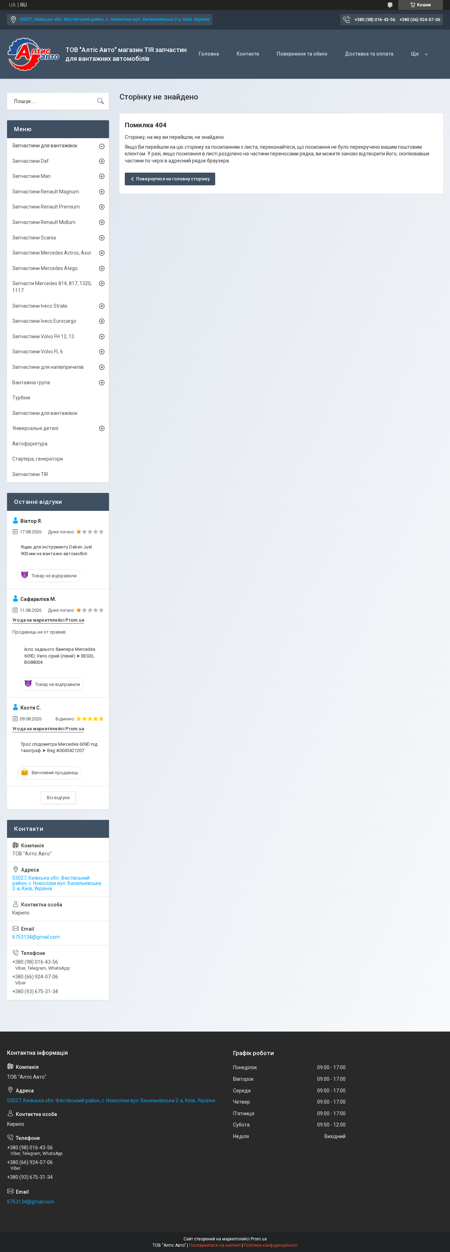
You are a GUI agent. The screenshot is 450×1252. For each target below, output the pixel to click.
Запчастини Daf (30, 161)
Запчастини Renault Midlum (44, 222)
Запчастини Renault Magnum (45, 191)
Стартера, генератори (37, 459)
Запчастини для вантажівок (44, 145)
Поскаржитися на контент (215, 1245)
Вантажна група (31, 382)
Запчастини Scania (34, 237)
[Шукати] (100, 101)
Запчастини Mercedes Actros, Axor (51, 253)
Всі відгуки (58, 797)
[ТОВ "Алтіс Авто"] (33, 54)
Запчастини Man (31, 176)
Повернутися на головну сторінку (173, 178)
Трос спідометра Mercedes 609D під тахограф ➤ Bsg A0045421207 (59, 747)
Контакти (248, 54)
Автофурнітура (29, 444)
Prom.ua (259, 1239)
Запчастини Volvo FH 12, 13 (43, 336)
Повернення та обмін (302, 54)
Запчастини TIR (30, 474)
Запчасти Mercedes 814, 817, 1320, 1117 (52, 287)
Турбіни (21, 397)
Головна (209, 54)
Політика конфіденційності (271, 1245)
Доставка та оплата (369, 54)
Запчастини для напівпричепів (48, 367)
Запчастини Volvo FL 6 (37, 351)
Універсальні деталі (35, 428)
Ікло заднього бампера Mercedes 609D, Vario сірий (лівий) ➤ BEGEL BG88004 (59, 655)
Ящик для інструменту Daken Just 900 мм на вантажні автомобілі (56, 550)
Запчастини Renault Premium (46, 207)
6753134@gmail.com (36, 937)
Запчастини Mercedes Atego (45, 268)
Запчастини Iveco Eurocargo (44, 321)
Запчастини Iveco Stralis (40, 306)
